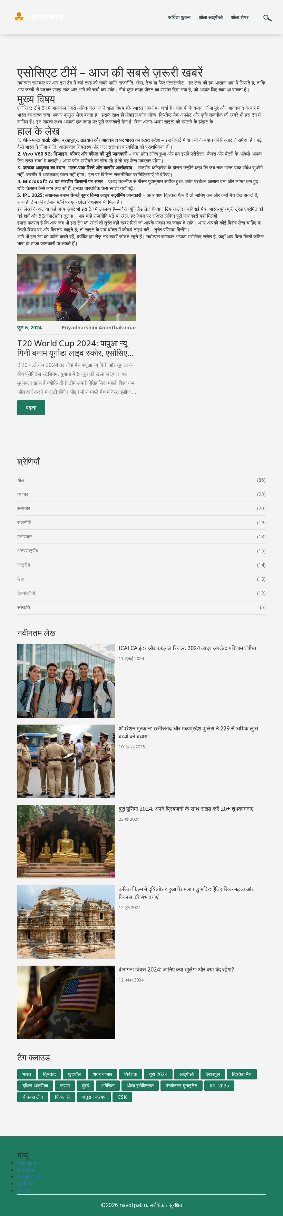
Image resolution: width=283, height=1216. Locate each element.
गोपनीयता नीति (29, 1177)
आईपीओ (186, 1074)
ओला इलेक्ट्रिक (140, 1085)
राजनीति (24, 522)
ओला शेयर (239, 17)
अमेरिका (108, 1085)
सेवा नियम (25, 1170)
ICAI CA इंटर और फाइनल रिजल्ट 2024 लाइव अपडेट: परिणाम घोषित (187, 648)
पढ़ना (31, 407)
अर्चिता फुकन (179, 17)
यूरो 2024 (158, 1074)
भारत (26, 1074)
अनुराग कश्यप (94, 1097)
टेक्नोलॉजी (26, 593)
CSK (122, 1097)
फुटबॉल (74, 1074)
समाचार (23, 508)
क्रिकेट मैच (242, 1074)
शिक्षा (21, 579)
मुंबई (85, 1085)
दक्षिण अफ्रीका (35, 1085)
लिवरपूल (213, 1074)
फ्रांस (65, 1085)
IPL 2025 (219, 1085)
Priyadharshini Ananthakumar (99, 327)
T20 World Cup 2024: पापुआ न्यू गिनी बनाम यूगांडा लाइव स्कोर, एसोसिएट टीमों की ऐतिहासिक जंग (74, 348)
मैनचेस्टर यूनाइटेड (181, 1085)
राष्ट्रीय (23, 564)
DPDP (24, 1190)
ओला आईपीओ (211, 17)
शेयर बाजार (102, 1074)
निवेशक (130, 1074)
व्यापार (22, 494)
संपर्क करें (25, 1183)
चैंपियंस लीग (32, 1097)
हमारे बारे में (26, 1163)
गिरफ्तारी (62, 1097)
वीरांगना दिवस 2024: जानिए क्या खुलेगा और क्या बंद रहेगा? (176, 969)
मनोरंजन (24, 536)
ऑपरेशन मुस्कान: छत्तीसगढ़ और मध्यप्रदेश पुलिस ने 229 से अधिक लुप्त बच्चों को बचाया (188, 732)
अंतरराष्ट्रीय (27, 550)
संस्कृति (23, 607)
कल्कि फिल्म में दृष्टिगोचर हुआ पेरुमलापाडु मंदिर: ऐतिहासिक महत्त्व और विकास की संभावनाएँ (186, 893)
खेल (20, 480)
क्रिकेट (49, 1074)
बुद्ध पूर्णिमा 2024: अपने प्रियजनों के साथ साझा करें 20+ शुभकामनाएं (186, 809)
